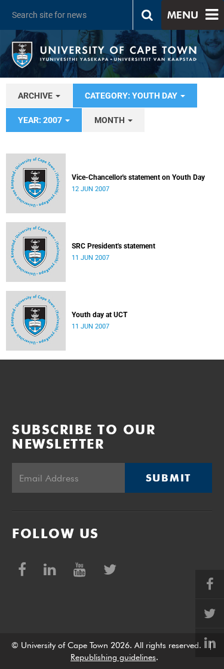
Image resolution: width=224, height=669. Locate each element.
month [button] (110, 120)
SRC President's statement (113, 246)
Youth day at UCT (99, 315)
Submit (168, 478)
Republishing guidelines (113, 657)
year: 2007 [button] (41, 120)
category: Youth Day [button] (132, 95)
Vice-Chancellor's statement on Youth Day (138, 177)
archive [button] (36, 95)
